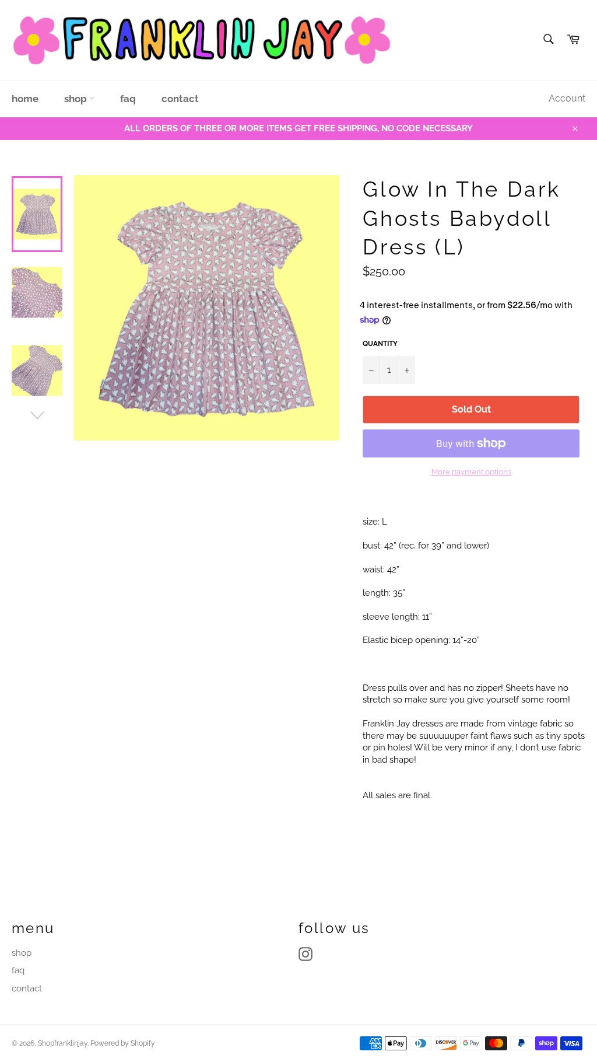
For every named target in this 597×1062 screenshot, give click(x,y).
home (25, 98)
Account (567, 98)
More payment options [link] (471, 471)
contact (180, 98)
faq (128, 98)
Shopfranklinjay (62, 1043)
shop (76, 98)
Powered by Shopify (122, 1043)
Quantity (380, 344)
